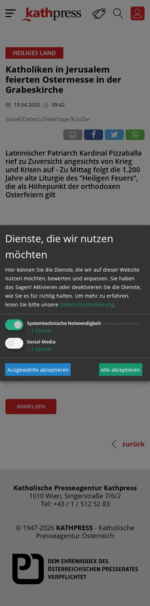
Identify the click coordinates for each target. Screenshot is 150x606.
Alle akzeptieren (120, 369)
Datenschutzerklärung (87, 304)
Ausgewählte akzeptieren (38, 369)
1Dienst (39, 330)
